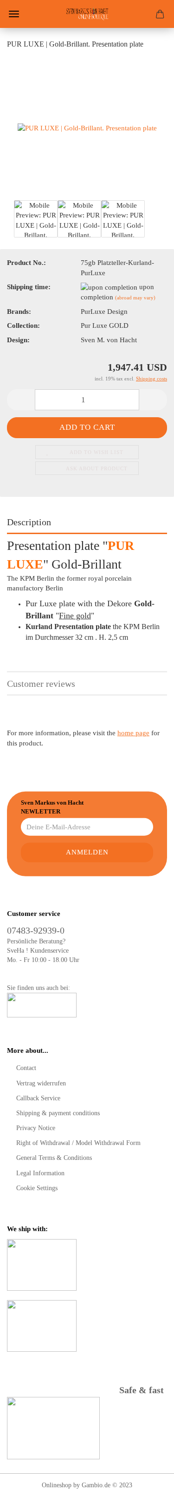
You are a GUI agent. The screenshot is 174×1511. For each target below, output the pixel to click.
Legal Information (40, 1173)
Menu (14, 14)
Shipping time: (29, 287)
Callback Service (38, 1098)
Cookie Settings (37, 1188)
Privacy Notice (35, 1128)
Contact (26, 1067)
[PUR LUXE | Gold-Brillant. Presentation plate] (87, 127)
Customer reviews (41, 683)
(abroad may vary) (135, 297)
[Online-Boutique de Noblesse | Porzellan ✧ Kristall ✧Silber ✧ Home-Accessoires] (87, 14)
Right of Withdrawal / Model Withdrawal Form (78, 1142)
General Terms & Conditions (54, 1157)
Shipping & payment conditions (58, 1113)
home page (133, 733)
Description (29, 522)
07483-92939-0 (35, 930)
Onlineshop (56, 1485)
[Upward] (148, 1497)
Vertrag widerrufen (41, 1083)
